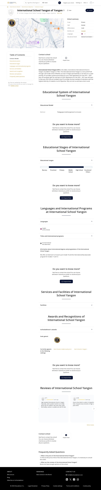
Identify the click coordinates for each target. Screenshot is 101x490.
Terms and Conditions (72, 486)
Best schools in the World (44, 474)
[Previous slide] (38, 408)
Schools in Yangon (39, 6)
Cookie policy (87, 486)
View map (59, 13)
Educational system (15, 61)
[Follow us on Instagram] (78, 479)
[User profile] (92, 2)
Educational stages (15, 63)
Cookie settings (57, 486)
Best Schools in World (15, 6)
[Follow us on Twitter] (70, 479)
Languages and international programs (20, 66)
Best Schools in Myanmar (27, 6)
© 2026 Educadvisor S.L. (17, 486)
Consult (83, 31)
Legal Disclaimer (33, 486)
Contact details (14, 58)
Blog (8, 477)
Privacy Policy (45, 486)
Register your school (68, 3)
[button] (66, 105)
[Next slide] (94, 408)
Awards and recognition (16, 71)
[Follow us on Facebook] (74, 479)
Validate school (14, 85)
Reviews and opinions (15, 74)
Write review (90, 425)
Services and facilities (15, 69)
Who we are (10, 474)
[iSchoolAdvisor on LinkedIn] (67, 479)
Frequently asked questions (17, 76)
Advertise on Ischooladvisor (15, 480)
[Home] (7, 6)
